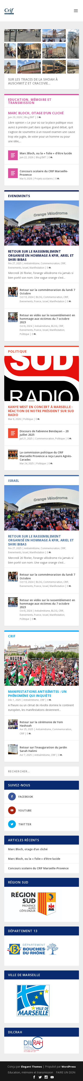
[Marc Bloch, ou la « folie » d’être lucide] (13, 155)
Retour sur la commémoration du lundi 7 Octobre (47, 291)
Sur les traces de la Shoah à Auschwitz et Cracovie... (33, 81)
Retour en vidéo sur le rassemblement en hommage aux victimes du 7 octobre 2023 (47, 318)
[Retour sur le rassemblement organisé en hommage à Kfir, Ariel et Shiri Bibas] (41, 223)
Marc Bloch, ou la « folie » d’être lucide (46, 153)
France (37, 301)
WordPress (69, 1066)
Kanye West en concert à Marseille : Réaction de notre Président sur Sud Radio (41, 411)
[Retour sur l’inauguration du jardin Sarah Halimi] (13, 749)
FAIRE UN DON (65, 1072)
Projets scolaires (44, 178)
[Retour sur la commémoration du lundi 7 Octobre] (13, 292)
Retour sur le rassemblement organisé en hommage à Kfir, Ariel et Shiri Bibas (41, 255)
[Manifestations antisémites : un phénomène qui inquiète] (41, 663)
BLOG (39, 297)
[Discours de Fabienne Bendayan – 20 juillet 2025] (13, 433)
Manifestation (37, 267)
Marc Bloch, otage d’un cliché (36, 113)
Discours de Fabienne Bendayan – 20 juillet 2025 (44, 432)
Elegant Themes (31, 1066)
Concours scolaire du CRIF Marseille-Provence (44, 173)
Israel (25, 267)
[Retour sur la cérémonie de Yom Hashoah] (13, 724)
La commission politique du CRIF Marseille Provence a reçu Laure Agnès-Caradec (46, 455)
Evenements (14, 267)
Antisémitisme (32, 263)
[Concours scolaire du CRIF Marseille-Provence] (13, 173)
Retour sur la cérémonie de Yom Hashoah (41, 723)
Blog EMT (29, 117)
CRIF (63, 263)
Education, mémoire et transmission (30, 1072)
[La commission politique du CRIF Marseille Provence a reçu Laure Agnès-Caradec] (13, 454)
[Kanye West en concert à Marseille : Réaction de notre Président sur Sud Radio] (41, 378)
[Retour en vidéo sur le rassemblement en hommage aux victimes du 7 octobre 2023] (13, 317)
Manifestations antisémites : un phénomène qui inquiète (37, 693)
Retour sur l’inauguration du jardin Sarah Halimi (43, 749)
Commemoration (50, 263)
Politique (24, 334)
